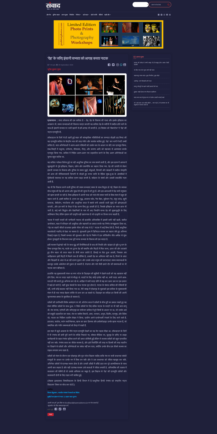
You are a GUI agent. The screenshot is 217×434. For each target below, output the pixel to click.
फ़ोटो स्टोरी (94, 15)
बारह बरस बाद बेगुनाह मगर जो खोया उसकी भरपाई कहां (149, 97)
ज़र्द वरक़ (85, 15)
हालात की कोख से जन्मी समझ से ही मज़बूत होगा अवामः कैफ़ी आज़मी (151, 63)
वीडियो (101, 15)
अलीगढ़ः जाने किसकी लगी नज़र (143, 81)
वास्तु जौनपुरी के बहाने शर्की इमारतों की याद (146, 86)
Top (212, 429)
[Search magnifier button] (168, 4)
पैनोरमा (78, 15)
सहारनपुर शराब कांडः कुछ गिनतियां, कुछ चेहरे (146, 75)
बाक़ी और (107, 15)
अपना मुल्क (64, 15)
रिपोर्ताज (72, 15)
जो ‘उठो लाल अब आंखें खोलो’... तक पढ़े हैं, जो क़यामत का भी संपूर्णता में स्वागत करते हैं (151, 104)
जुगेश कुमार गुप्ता (54, 69)
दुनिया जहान (56, 15)
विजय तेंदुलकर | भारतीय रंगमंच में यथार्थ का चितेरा (63, 393)
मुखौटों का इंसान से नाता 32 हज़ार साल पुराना (62, 397)
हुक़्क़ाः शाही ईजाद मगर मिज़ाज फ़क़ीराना (145, 92)
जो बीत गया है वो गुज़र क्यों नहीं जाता (144, 70)
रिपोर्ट (50, 414)
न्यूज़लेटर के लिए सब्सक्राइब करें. (58, 405)
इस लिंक (60, 403)
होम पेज (49, 15)
